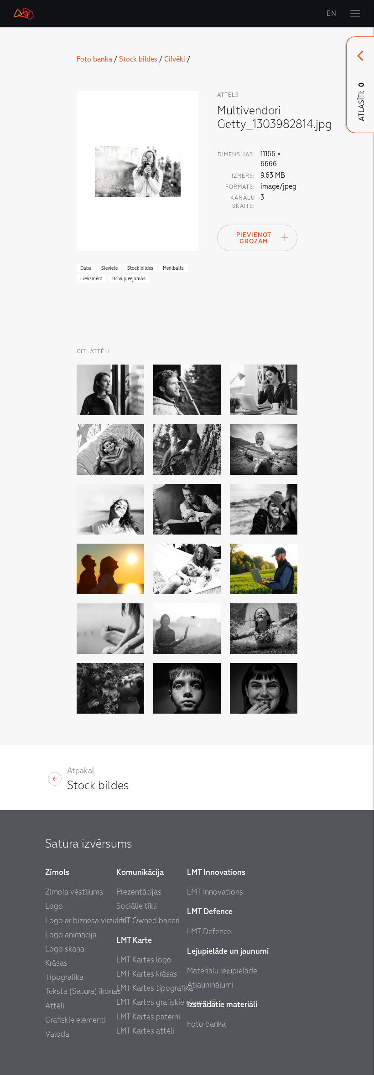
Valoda (57, 1034)
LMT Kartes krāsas (146, 974)
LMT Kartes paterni (148, 1017)
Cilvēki (174, 59)
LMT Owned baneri (148, 921)
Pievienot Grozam (253, 238)
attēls (228, 94)
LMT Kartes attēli (145, 1031)
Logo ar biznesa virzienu (86, 921)
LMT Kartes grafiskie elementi (166, 1002)
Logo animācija (71, 935)
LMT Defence (209, 931)
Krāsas (56, 963)
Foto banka (94, 59)
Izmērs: (243, 176)
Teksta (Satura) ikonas (83, 991)
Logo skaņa (64, 949)
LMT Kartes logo (143, 960)
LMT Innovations (215, 892)
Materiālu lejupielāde (222, 971)
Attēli (54, 1006)
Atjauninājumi (210, 985)
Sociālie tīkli (136, 906)
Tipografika (64, 977)
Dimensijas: (236, 154)
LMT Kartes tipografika (154, 988)
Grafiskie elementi (75, 1020)
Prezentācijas (138, 892)
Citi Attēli (93, 351)
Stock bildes (138, 59)
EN (332, 13)
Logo (54, 906)
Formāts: (240, 186)
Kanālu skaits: (242, 202)
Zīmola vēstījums (74, 892)
